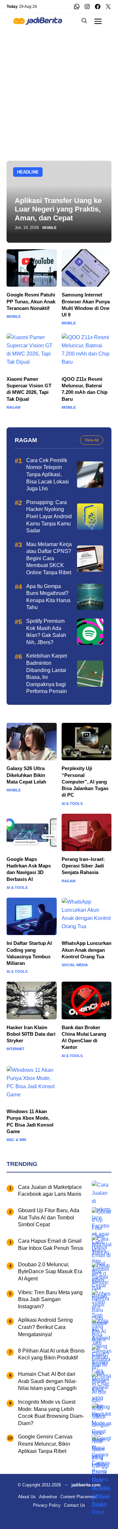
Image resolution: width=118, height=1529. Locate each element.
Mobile (49, 228)
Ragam (13, 407)
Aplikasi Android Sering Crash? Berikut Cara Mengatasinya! (45, 1327)
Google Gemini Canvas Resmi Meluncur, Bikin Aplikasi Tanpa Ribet (45, 1444)
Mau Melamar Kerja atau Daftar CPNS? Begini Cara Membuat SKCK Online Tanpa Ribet (49, 558)
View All (92, 440)
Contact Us (74, 1505)
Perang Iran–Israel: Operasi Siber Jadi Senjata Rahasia (83, 865)
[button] (84, 20)
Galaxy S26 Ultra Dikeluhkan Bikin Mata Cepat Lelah (26, 775)
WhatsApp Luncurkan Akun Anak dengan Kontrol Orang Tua (86, 949)
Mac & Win (16, 1140)
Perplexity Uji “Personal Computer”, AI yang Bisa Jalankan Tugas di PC (85, 781)
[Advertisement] (59, 87)
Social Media (75, 965)
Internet (16, 1049)
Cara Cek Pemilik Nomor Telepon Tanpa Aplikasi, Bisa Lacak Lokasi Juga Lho (47, 474)
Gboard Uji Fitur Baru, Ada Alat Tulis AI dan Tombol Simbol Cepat (48, 1217)
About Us (27, 1496)
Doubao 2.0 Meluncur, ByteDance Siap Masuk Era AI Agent (50, 1271)
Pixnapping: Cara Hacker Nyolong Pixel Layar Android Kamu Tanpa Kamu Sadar (49, 516)
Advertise (48, 1496)
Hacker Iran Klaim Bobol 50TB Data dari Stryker (31, 1034)
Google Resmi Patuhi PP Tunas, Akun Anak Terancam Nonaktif (31, 301)
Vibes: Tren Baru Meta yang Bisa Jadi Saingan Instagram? (50, 1299)
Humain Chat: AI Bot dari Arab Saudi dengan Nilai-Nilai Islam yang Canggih (48, 1381)
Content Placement (78, 1496)
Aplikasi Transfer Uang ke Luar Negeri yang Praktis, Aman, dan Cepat (58, 209)
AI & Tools (72, 803)
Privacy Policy (47, 1505)
